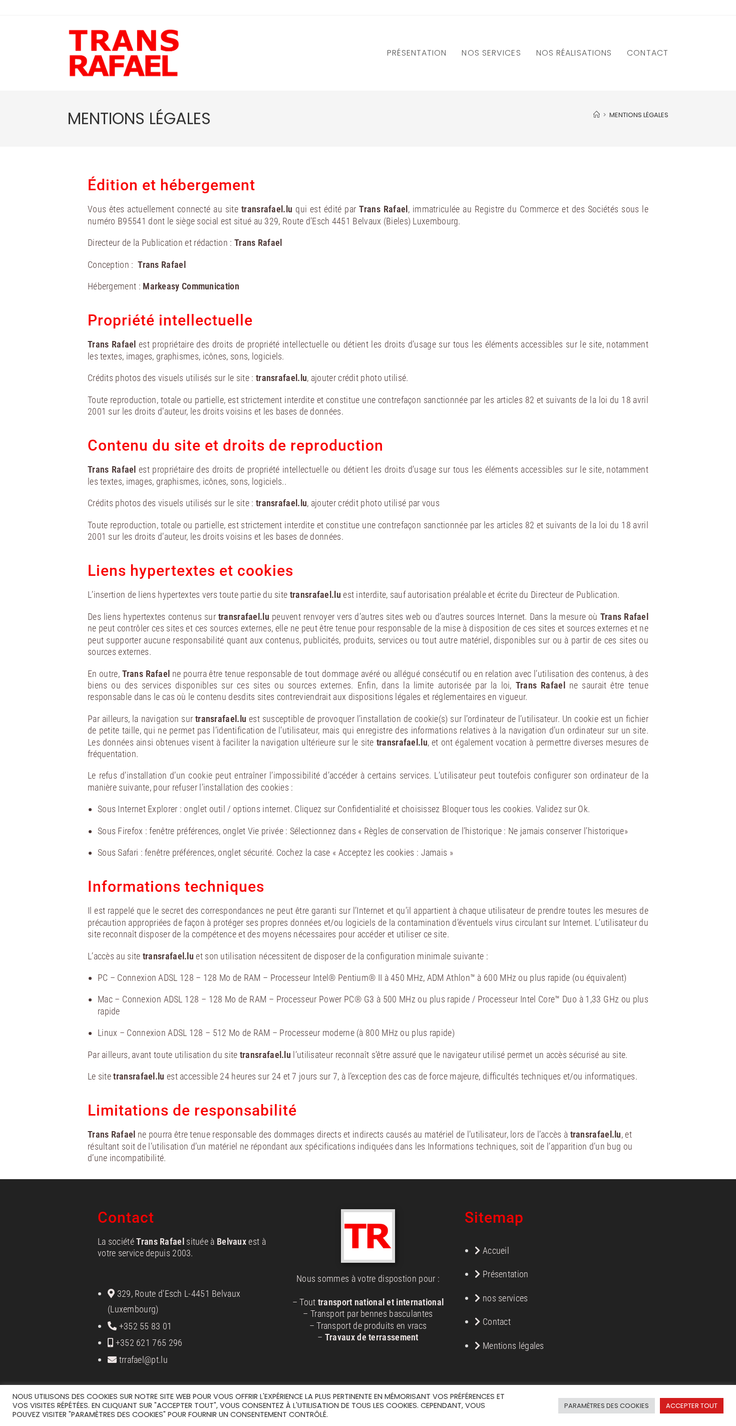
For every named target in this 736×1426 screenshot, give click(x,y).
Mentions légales (638, 115)
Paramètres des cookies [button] (606, 1405)
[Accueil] (596, 115)
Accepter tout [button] (691, 1405)
